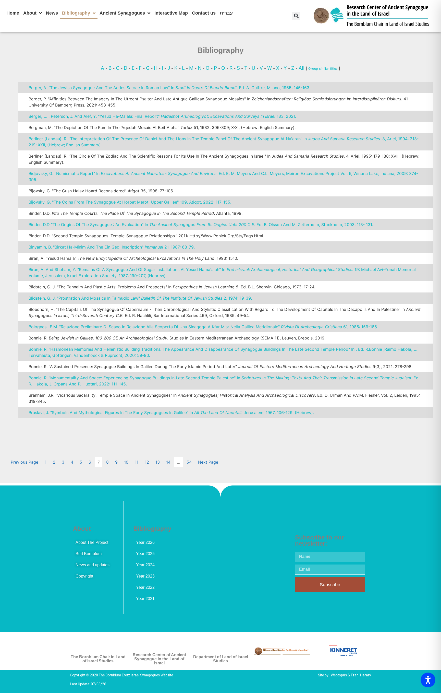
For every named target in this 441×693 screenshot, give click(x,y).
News (52, 13)
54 (189, 462)
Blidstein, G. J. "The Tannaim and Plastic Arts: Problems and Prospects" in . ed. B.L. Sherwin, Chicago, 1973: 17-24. (172, 286)
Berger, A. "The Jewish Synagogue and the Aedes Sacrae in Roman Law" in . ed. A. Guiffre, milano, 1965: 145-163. (169, 87)
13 (157, 462)
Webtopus (339, 675)
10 (126, 462)
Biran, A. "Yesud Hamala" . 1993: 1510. (133, 258)
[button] (296, 16)
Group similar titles (323, 69)
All (302, 68)
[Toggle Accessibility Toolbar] (428, 680)
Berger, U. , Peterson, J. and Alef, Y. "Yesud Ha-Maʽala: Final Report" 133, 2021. (162, 116)
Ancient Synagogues (122, 13)
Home (12, 13)
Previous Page (24, 462)
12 (147, 462)
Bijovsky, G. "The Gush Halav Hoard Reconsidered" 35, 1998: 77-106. (101, 190)
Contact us (204, 13)
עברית (226, 13)
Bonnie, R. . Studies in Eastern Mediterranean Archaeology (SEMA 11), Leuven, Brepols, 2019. (177, 337)
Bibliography (76, 13)
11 (136, 462)
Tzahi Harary (361, 675)
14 (168, 462)
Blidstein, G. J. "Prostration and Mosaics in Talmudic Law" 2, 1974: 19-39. (140, 298)
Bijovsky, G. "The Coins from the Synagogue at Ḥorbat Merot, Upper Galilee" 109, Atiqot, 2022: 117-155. (130, 202)
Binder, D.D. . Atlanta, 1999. (135, 213)
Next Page (208, 462)
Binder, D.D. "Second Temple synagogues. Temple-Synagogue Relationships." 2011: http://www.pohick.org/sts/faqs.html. (146, 235)
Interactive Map (171, 13)
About (29, 13)
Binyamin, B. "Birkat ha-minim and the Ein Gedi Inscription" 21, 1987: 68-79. (112, 247)
